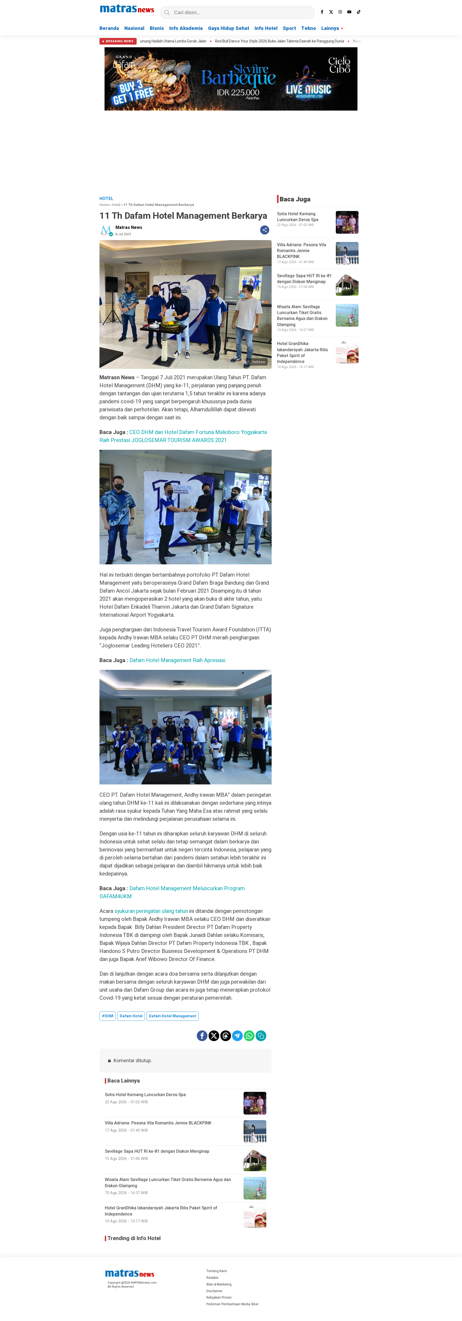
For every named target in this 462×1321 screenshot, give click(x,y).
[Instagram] (340, 12)
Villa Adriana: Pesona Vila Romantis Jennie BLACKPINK (301, 251)
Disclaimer (214, 1291)
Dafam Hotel (131, 1016)
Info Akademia (186, 28)
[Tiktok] (359, 12)
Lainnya (330, 28)
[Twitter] (331, 12)
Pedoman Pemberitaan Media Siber (232, 1304)
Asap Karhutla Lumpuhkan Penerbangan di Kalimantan (326, 41)
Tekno (308, 28)
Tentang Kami (216, 1271)
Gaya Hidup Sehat (228, 28)
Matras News (129, 227)
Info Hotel (266, 28)
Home (104, 204)
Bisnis (157, 28)
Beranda (109, 28)
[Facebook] (322, 12)
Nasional (134, 28)
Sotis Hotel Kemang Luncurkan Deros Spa (297, 217)
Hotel (116, 204)
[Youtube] (349, 12)
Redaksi (212, 1277)
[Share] (264, 230)
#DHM (107, 1016)
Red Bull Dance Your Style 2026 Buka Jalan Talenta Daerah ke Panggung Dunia (208, 41)
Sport (289, 28)
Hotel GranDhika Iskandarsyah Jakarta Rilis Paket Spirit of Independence (302, 353)
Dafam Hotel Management (172, 1016)
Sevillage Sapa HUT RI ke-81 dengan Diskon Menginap (304, 279)
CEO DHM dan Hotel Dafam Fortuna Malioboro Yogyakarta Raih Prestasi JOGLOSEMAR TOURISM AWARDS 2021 (183, 436)
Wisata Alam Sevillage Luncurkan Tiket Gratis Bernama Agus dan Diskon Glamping (302, 316)
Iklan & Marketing (219, 1284)
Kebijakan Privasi (219, 1297)
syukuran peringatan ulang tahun (151, 911)
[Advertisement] (231, 152)
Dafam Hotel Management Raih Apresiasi (177, 660)
